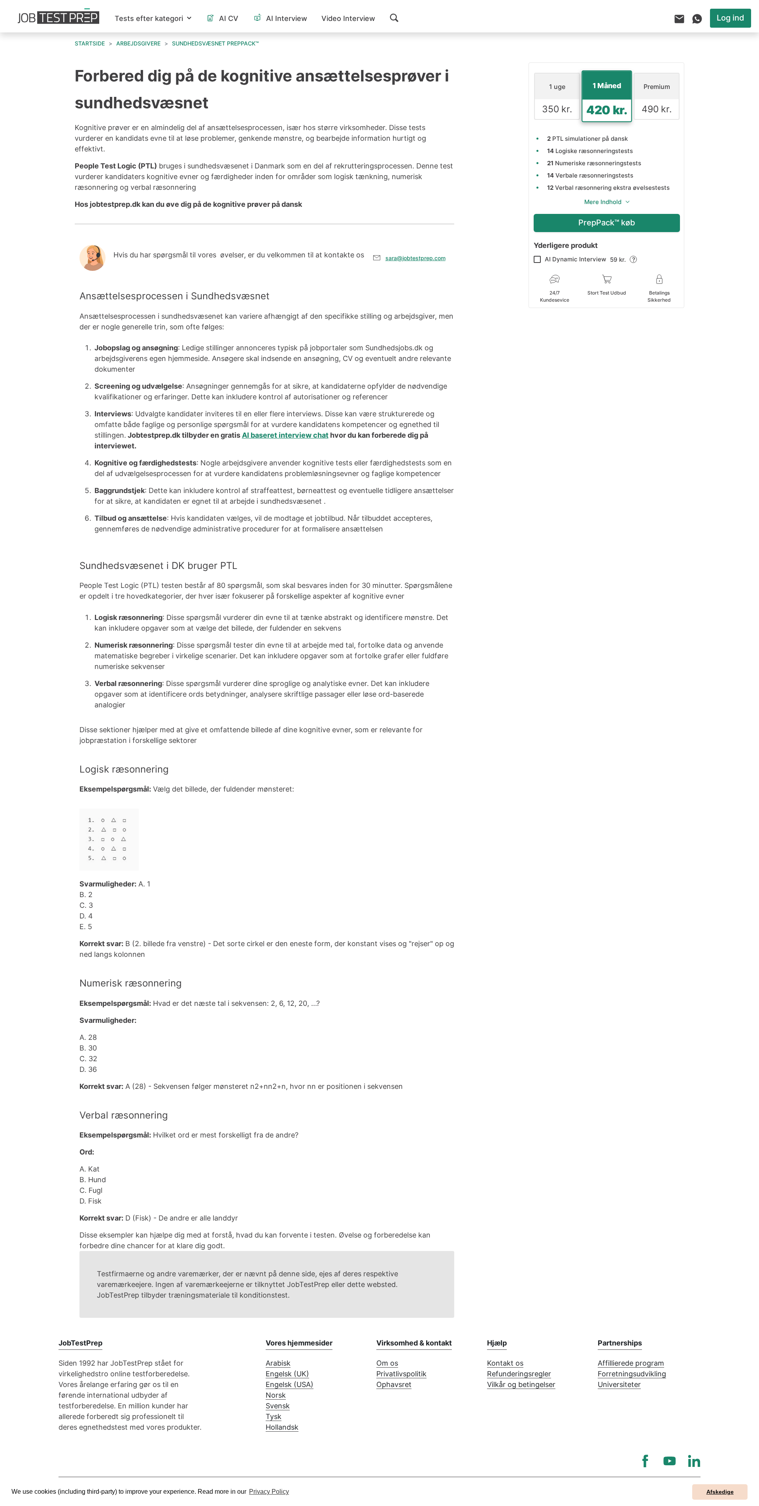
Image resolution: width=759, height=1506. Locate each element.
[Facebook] (645, 1461)
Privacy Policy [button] (269, 1491)
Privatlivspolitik (401, 1374)
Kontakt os (505, 1363)
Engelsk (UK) (287, 1374)
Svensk (278, 1406)
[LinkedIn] (694, 1461)
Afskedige (720, 1492)
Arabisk (278, 1363)
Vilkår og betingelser (521, 1384)
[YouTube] (669, 1461)
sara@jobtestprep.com (415, 258)
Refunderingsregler (519, 1374)
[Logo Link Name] (58, 16)
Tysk (273, 1416)
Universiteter (619, 1384)
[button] (152, 18)
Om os (387, 1363)
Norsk (276, 1395)
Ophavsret (394, 1384)
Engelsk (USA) (289, 1384)
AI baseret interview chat (285, 435)
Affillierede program (631, 1363)
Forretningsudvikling (632, 1374)
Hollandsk (282, 1427)
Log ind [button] (730, 18)
